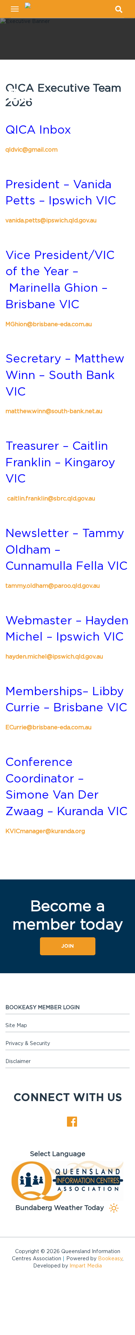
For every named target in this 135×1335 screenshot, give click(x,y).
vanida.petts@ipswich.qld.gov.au (50, 220)
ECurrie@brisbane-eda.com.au (48, 727)
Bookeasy (110, 1258)
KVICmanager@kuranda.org (45, 831)
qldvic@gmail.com (31, 150)
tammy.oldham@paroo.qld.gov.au (52, 586)
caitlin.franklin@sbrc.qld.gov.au (51, 499)
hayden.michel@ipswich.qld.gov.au (54, 657)
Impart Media (85, 1266)
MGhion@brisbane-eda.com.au (48, 324)
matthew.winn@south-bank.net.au (53, 411)
